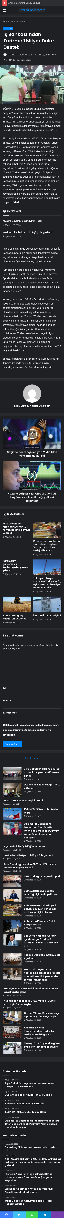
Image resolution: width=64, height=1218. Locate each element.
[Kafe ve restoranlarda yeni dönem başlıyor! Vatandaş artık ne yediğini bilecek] (47, 530)
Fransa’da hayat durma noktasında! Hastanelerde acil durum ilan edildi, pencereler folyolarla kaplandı (42, 974)
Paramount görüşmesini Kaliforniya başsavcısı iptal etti (16, 565)
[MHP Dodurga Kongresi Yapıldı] (12, 881)
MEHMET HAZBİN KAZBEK (20, 54)
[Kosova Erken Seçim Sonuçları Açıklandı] (12, 959)
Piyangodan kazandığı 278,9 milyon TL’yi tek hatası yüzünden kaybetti (29, 1002)
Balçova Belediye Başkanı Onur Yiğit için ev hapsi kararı (41, 892)
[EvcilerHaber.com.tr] (32, 10)
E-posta (7, 700)
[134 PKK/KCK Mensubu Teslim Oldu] (12, 814)
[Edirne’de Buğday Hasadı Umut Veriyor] (17, 604)
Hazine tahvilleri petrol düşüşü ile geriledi (27, 232)
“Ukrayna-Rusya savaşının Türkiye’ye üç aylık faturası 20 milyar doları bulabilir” (47, 583)
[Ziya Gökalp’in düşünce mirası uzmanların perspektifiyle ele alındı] (12, 773)
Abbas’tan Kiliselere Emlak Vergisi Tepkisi (40, 923)
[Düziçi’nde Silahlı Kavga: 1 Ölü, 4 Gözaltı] (12, 790)
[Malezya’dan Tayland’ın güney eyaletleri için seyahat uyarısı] (12, 1048)
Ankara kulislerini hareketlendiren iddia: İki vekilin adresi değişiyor (39, 1031)
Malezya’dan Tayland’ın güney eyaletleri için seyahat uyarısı (42, 1045)
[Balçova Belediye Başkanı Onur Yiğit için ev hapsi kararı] (12, 895)
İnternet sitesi (10, 712)
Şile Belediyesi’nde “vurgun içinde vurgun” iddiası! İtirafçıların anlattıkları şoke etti (41, 941)
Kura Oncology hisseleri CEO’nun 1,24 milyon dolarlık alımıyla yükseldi (16, 528)
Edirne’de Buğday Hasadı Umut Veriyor (15, 617)
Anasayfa (10, 21)
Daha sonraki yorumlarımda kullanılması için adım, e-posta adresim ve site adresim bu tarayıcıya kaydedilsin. (31, 730)
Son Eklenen (32, 758)
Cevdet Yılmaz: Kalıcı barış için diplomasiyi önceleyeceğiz (42, 1014)
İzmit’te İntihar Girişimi (47, 615)
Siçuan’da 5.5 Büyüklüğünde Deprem (25, 846)
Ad (5, 688)
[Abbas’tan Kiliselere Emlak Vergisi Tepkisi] (12, 926)
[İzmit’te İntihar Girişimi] (47, 604)
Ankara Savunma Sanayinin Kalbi (24, 2)
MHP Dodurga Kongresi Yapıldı (42, 876)
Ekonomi (21, 21)
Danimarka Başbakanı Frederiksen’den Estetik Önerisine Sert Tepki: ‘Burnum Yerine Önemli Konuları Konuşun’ (41, 830)
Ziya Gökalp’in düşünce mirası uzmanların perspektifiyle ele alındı (42, 772)
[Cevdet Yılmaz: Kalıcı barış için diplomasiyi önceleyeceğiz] (12, 1017)
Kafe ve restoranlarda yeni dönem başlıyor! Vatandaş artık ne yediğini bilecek (46, 545)
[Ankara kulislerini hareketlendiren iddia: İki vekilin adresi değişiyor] (12, 1032)
